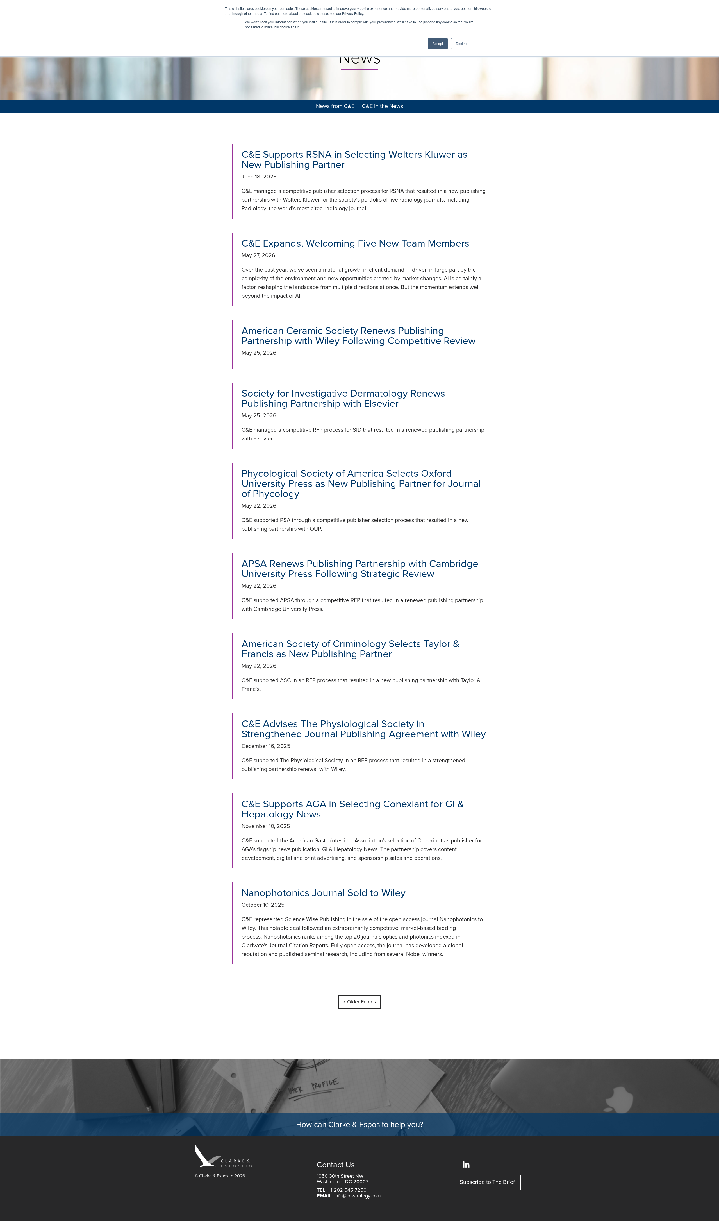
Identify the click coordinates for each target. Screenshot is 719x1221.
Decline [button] (462, 43)
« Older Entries (359, 1002)
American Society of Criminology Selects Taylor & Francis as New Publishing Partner (350, 649)
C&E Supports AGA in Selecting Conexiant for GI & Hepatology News (353, 809)
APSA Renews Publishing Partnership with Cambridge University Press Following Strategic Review (360, 569)
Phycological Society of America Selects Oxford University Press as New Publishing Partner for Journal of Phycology (361, 483)
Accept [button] (438, 43)
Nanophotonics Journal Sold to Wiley (324, 893)
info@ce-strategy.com (357, 1196)
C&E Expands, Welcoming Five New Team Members (355, 243)
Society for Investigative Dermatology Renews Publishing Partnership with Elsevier (343, 398)
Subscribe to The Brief (487, 1182)
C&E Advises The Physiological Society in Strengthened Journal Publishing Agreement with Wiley (364, 729)
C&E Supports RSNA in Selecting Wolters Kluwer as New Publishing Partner (355, 159)
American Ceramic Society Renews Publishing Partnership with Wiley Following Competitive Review (358, 336)
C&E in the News (382, 106)
